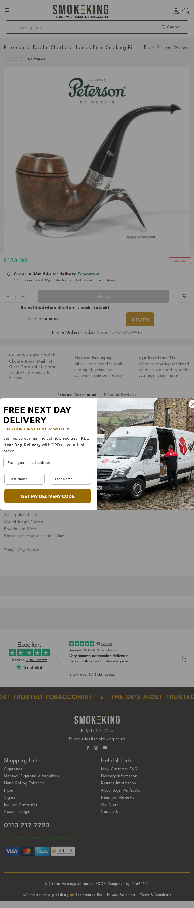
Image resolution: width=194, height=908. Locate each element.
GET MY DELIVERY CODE (48, 496)
